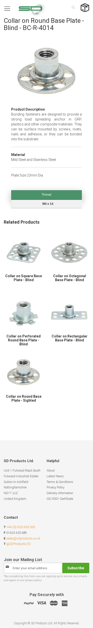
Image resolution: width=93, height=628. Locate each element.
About (51, 470)
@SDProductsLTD (18, 544)
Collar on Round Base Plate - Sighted (23, 398)
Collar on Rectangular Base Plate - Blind (70, 338)
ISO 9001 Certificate (60, 499)
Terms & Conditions (60, 482)
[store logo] (25, 8)
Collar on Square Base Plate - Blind (23, 278)
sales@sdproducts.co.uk (23, 538)
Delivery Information (60, 493)
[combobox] (72, 7)
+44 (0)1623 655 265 (20, 527)
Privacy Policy (55, 487)
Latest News (55, 476)
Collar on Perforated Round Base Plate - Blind (23, 340)
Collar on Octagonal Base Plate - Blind (69, 278)
